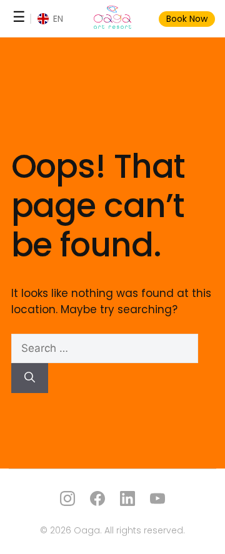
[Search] (29, 378)
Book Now (187, 18)
